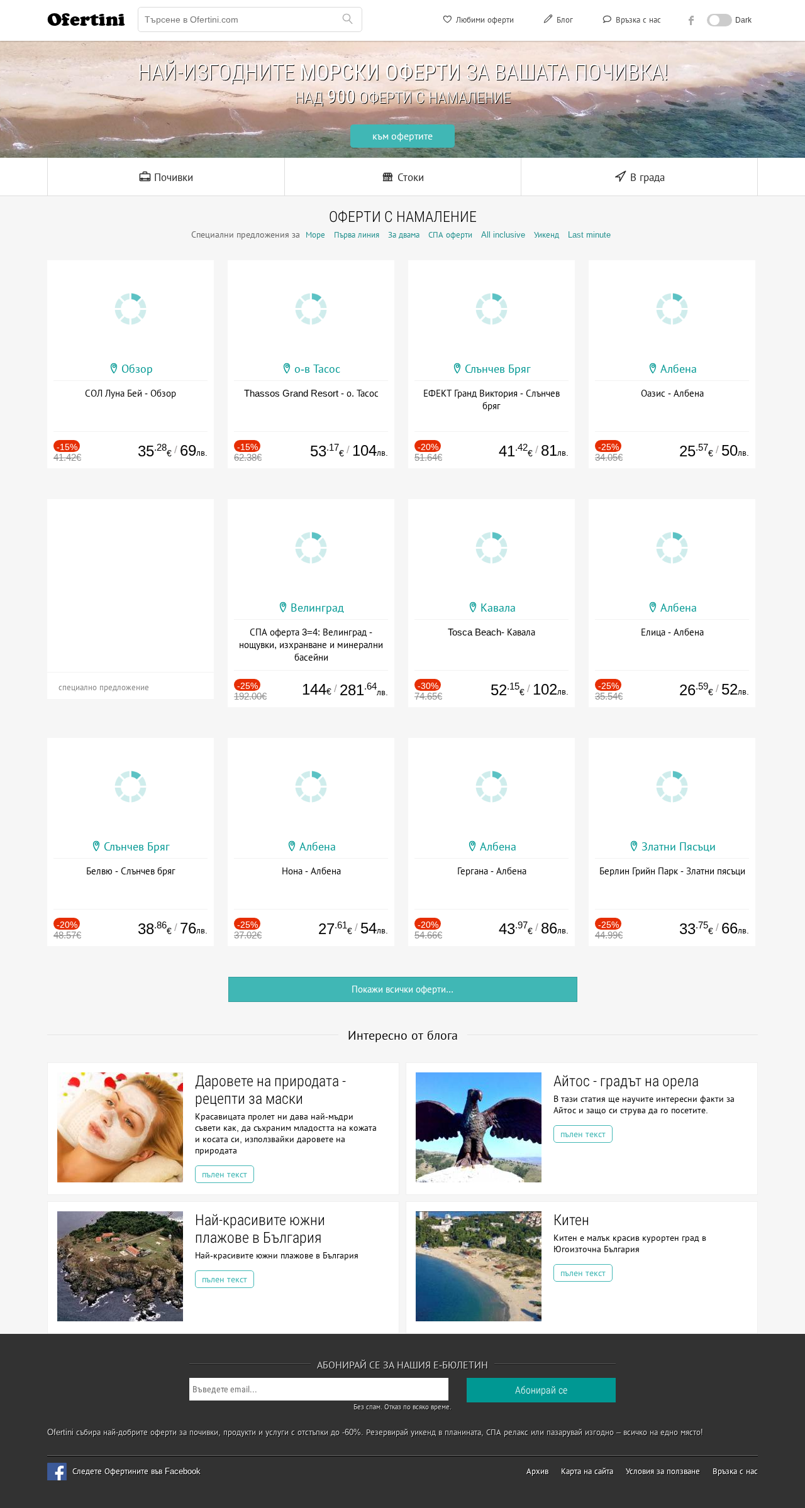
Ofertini (86, 19)
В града (646, 178)
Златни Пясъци (678, 846)
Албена (678, 369)
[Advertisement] (130, 577)
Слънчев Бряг (498, 369)
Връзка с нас (637, 20)
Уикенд (546, 234)
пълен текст (224, 1174)
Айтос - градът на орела (626, 1081)
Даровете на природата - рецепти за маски (270, 1090)
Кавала (498, 608)
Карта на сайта (587, 1471)
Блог (563, 20)
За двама (403, 234)
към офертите (402, 136)
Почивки (172, 178)
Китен (571, 1220)
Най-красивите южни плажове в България (260, 1229)
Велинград (317, 608)
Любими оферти (483, 20)
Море (315, 234)
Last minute (589, 234)
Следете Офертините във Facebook (136, 1471)
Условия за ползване (663, 1471)
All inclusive (503, 234)
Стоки (409, 178)
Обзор (137, 369)
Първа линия (356, 234)
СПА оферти (450, 234)
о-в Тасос (317, 369)
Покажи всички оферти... (402, 989)
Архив (537, 1471)
